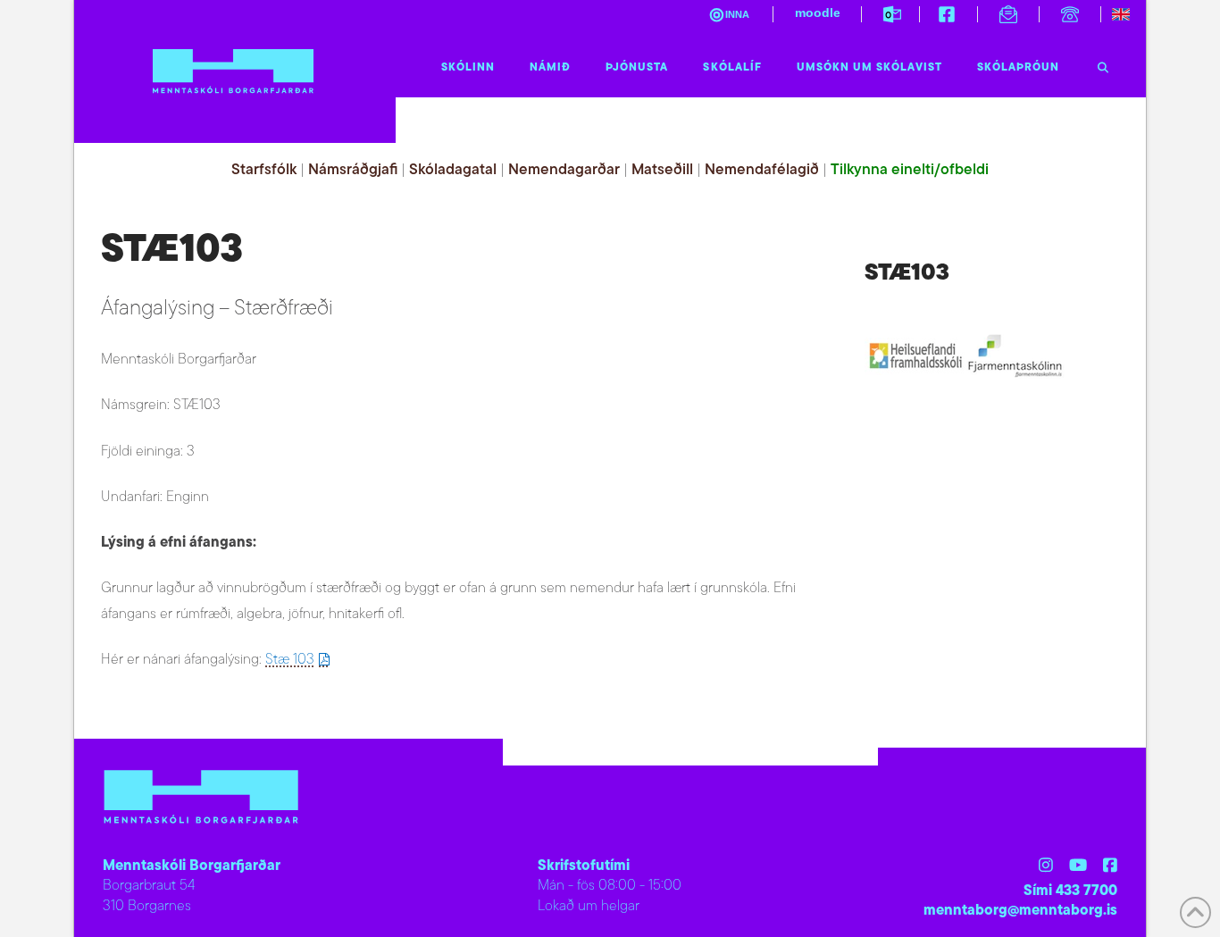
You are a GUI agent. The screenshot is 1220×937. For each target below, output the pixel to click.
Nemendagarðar (564, 170)
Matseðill (662, 170)
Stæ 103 (289, 660)
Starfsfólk (264, 170)
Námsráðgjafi (352, 170)
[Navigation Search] (1103, 62)
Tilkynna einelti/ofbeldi (910, 170)
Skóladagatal (453, 170)
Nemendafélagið (762, 170)
